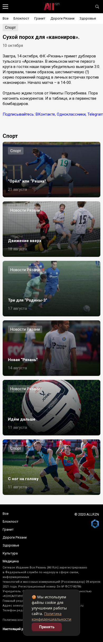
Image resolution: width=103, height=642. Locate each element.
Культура (10, 553)
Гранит (39, 18)
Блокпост (21, 18)
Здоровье (87, 18)
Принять (46, 627)
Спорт (10, 27)
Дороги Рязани (62, 18)
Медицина (11, 561)
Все (5, 18)
